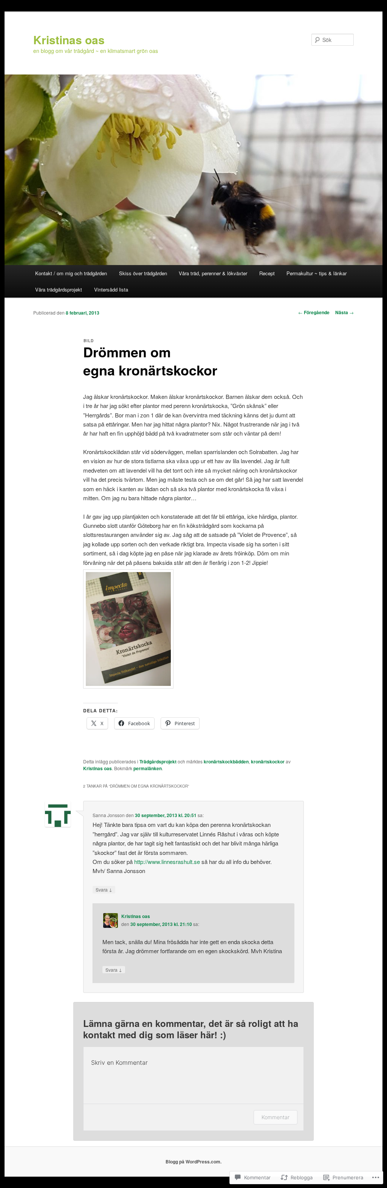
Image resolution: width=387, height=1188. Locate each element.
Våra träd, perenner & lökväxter (213, 273)
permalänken (147, 768)
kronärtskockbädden (226, 761)
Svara (104, 889)
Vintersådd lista (111, 289)
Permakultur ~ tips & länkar (316, 273)
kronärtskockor (268, 761)
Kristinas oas (69, 39)
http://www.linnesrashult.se (167, 861)
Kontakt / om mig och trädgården (71, 273)
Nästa (344, 312)
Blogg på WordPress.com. (193, 1161)
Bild (89, 340)
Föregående (314, 312)
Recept (267, 273)
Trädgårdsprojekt (157, 761)
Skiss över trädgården (143, 273)
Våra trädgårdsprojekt (58, 289)
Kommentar (275, 1117)
